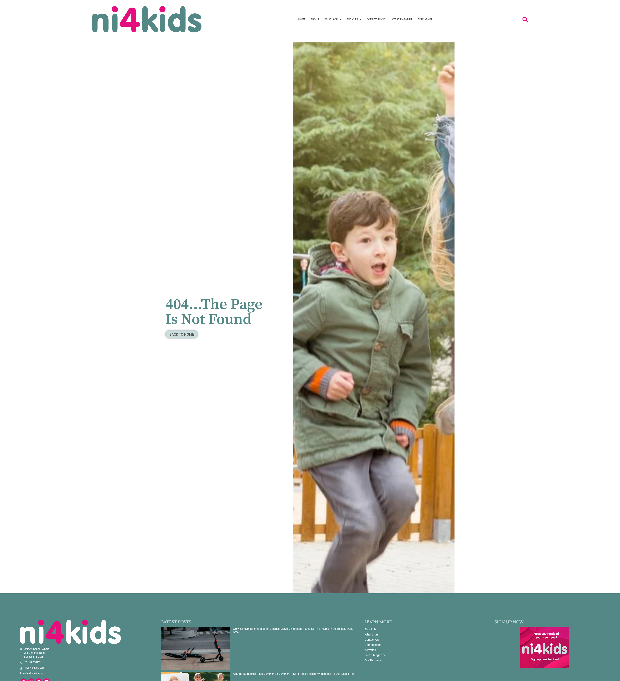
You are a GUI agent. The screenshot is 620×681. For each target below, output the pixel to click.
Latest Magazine (402, 19)
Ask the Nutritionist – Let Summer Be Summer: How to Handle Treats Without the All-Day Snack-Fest (294, 673)
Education (425, 19)
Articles (352, 19)
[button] (525, 19)
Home (301, 19)
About (315, 19)
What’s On (331, 19)
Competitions (376, 19)
